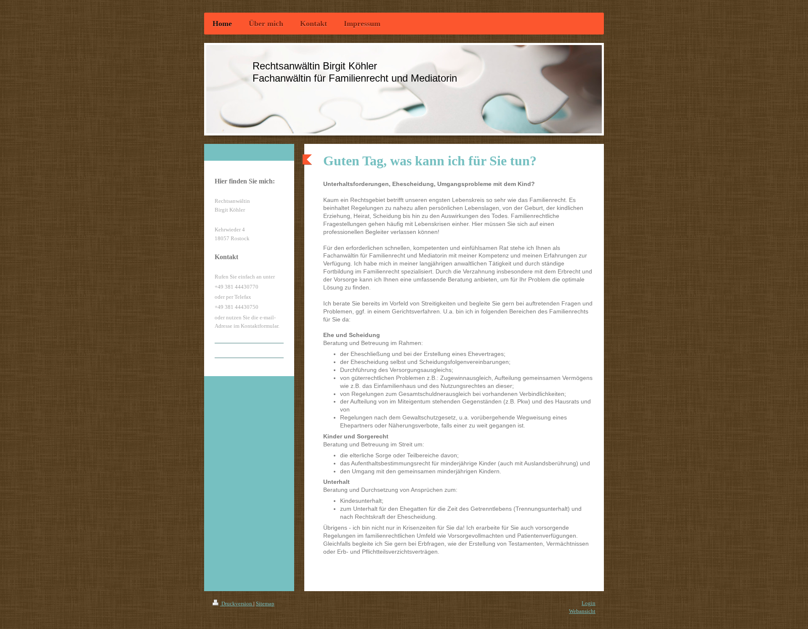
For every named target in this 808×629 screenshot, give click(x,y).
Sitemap (265, 603)
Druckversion (236, 603)
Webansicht (582, 611)
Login (588, 603)
